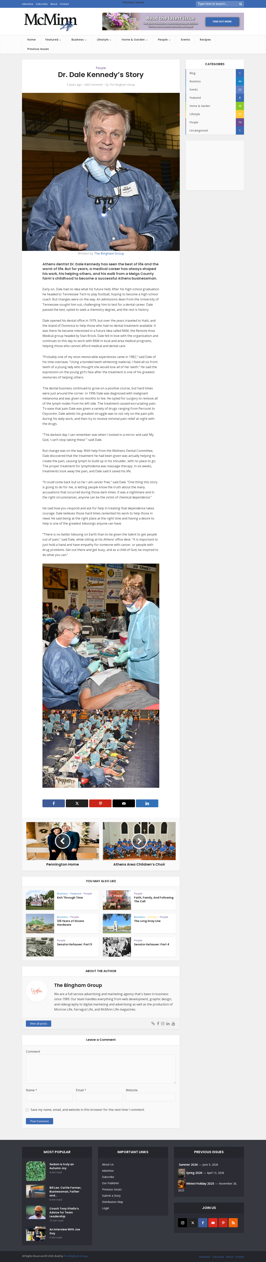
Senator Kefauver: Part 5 (74, 944)
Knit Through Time (70, 898)
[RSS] (233, 1222)
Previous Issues (38, 49)
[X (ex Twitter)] (192, 1222)
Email (81, 1090)
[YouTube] (213, 1222)
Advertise (108, 1170)
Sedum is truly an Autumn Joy (61, 1166)
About (229, 1256)
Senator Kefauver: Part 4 (151, 944)
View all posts (38, 1023)
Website (132, 1090)
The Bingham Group (122, 84)
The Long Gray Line (147, 921)
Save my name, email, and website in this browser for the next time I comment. (88, 1109)
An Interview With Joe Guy (64, 1231)
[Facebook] (202, 1222)
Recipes (205, 40)
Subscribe (108, 1177)
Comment (33, 1051)
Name (31, 1090)
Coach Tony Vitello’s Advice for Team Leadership (64, 1212)
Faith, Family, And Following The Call (154, 899)
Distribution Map (112, 1202)
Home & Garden (133, 40)
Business (77, 40)
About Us (108, 1164)
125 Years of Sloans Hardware (70, 923)
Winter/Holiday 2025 (200, 1183)
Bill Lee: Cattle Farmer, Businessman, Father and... (65, 1191)
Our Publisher (110, 1183)
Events (185, 40)
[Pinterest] (223, 1222)
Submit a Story (111, 1195)
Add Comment (94, 84)
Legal (105, 1208)
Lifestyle (102, 40)
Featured (51, 40)
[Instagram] (182, 1222)
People (163, 40)
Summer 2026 (188, 1164)
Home (31, 40)
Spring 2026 (194, 1173)
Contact (239, 1256)
